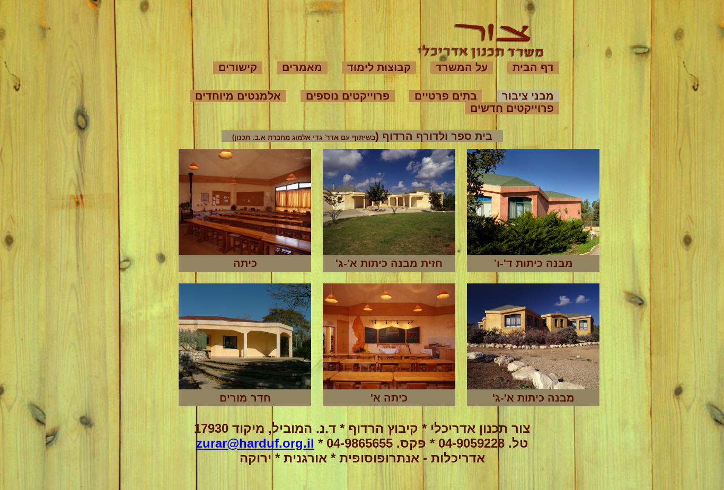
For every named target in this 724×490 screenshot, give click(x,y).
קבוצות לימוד (379, 67)
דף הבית (533, 67)
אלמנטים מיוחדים (238, 96)
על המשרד (462, 67)
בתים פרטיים (445, 96)
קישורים (237, 67)
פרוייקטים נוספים (348, 96)
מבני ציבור (528, 96)
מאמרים (302, 67)
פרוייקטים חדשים (512, 108)
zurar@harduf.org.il (255, 443)
